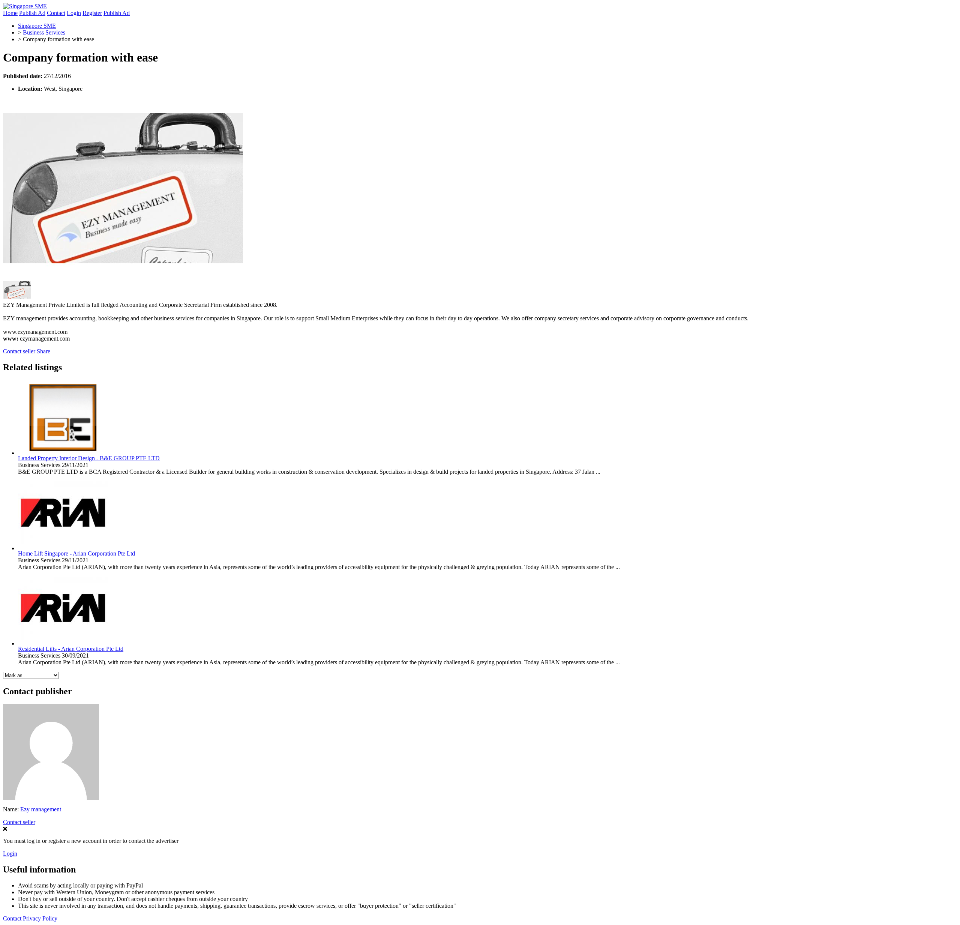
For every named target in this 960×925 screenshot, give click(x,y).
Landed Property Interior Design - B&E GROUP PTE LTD (89, 458)
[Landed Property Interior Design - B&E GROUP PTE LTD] (63, 453)
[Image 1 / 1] (123, 276)
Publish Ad (32, 13)
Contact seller (19, 351)
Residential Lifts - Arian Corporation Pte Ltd (70, 649)
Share (43, 351)
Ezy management (40, 809)
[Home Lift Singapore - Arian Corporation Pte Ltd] (63, 548)
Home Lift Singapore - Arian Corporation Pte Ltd (76, 553)
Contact (56, 13)
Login (74, 13)
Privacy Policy (40, 918)
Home (10, 13)
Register (92, 13)
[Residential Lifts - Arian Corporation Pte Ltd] (63, 643)
